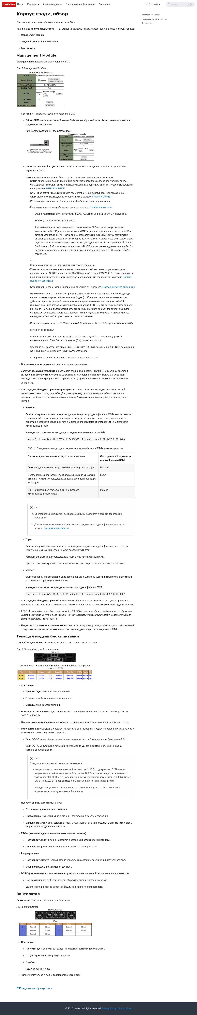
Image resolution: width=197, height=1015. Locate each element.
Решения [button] (103, 4)
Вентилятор (147, 23)
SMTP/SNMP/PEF (54, 188)
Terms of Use (125, 1008)
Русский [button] (153, 4)
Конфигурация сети (101, 207)
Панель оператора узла (56, 528)
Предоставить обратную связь (36, 988)
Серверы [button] (32, 4)
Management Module (151, 15)
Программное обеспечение (80, 4)
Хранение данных (52, 4)
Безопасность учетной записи (118, 287)
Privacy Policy (109, 1008)
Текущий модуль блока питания (156, 19)
